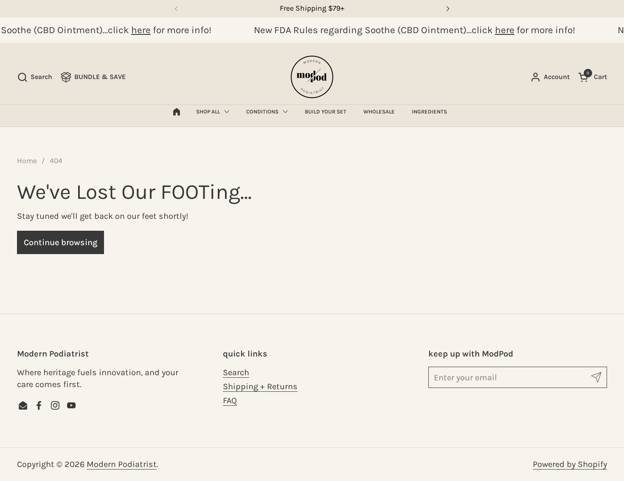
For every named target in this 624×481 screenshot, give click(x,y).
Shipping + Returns (260, 386)
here (139, 30)
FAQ (230, 400)
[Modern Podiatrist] (312, 77)
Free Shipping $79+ (312, 8)
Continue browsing (60, 242)
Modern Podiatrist (122, 464)
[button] (34, 77)
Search (236, 372)
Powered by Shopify (570, 464)
